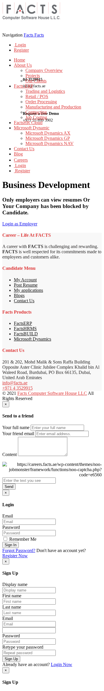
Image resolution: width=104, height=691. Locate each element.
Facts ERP (23, 86)
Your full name (15, 427)
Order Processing (41, 101)
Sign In (10, 545)
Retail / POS (36, 96)
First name (11, 595)
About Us (23, 65)
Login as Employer (19, 223)
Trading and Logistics (45, 91)
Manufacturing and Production (53, 106)
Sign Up (11, 659)
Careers (21, 160)
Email (7, 515)
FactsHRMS (25, 328)
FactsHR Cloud (28, 122)
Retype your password (22, 647)
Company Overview (44, 70)
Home (19, 59)
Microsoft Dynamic (31, 127)
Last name (11, 607)
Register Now (15, 555)
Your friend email (18, 433)
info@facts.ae (14, 382)
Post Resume (26, 285)
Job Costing (36, 117)
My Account (25, 279)
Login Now (61, 664)
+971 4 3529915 (17, 388)
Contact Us (24, 148)
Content (9, 454)
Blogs (19, 295)
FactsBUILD (26, 333)
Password (11, 527)
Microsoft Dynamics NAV (49, 143)
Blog (18, 153)
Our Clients (36, 80)
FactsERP (23, 323)
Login (20, 44)
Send (9, 486)
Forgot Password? (18, 550)
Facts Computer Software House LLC (52, 393)
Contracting (36, 112)
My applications (28, 290)
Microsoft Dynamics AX (47, 133)
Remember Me (22, 539)
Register (21, 50)
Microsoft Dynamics (32, 339)
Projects (32, 75)
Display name (14, 584)
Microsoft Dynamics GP (47, 138)
